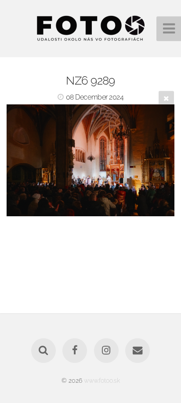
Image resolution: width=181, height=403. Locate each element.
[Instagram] (106, 350)
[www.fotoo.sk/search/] (43, 350)
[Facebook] (74, 350)
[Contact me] (137, 350)
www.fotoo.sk (102, 380)
